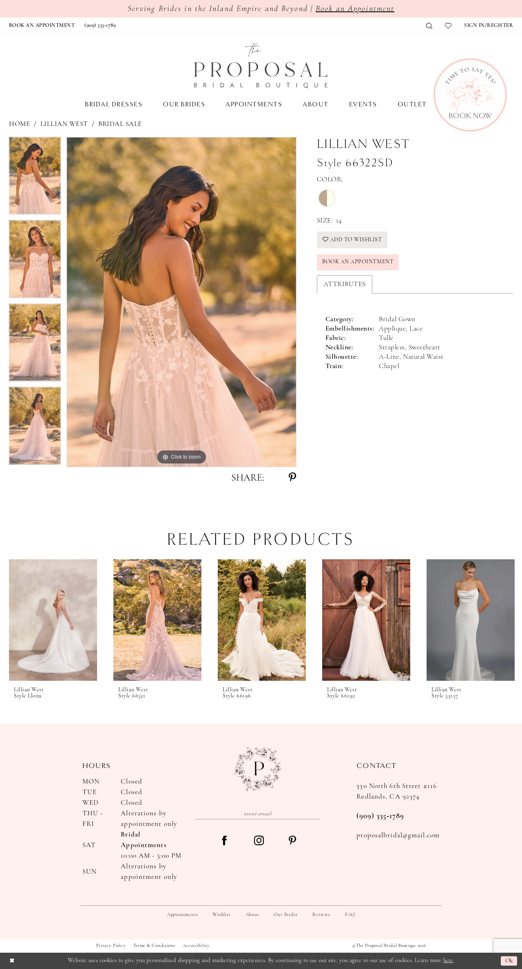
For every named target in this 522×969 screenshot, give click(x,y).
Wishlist (221, 914)
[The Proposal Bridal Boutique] (261, 65)
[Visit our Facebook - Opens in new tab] (224, 841)
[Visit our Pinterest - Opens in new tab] (292, 841)
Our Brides (286, 914)
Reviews (321, 914)
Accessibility (196, 946)
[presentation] (53, 620)
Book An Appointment (358, 262)
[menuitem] (42, 26)
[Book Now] (470, 95)
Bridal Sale (120, 124)
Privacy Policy (111, 946)
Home (19, 124)
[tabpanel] (35, 179)
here (448, 961)
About (252, 914)
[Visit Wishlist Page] (448, 25)
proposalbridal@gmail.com (398, 835)
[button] (489, 26)
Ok (509, 961)
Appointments (182, 914)
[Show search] (429, 26)
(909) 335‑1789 (380, 816)
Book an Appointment (355, 9)
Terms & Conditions (154, 946)
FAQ (350, 914)
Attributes (344, 284)
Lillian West (64, 124)
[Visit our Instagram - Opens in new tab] (259, 841)
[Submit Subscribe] (315, 813)
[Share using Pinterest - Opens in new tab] (292, 478)
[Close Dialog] (12, 961)
